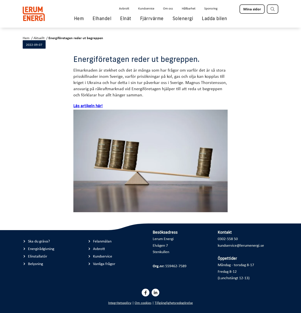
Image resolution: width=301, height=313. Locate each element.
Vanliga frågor (104, 263)
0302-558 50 (228, 238)
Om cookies (143, 302)
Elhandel (102, 18)
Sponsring (210, 8)
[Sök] (272, 9)
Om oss (168, 8)
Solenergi (183, 18)
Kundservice (146, 8)
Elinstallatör (37, 256)
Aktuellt (39, 37)
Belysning (35, 263)
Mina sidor (252, 8)
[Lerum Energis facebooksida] (145, 292)
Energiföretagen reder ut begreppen (75, 37)
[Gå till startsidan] (34, 14)
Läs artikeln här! (88, 105)
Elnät (125, 18)
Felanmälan (102, 241)
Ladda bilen (214, 18)
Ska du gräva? (39, 241)
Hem (79, 18)
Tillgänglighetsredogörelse (174, 302)
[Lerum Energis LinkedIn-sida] (155, 292)
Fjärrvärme (152, 18)
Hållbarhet (188, 8)
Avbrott (124, 8)
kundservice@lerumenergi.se (241, 245)
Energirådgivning (41, 248)
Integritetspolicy (119, 302)
